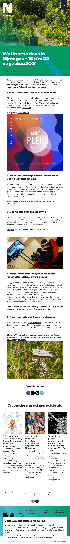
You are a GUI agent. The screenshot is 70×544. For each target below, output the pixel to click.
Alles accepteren (11, 537)
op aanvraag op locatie (16, 340)
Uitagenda (48, 516)
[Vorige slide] (33, 501)
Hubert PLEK (23, 113)
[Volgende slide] (37, 501)
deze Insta (27, 107)
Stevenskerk (40, 187)
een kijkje (50, 194)
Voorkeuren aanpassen (45, 537)
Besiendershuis (16, 184)
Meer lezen (7, 493)
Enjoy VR (10, 230)
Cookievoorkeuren (59, 541)
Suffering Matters (25, 189)
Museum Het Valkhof (28, 282)
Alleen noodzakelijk (27, 537)
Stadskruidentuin (34, 323)
